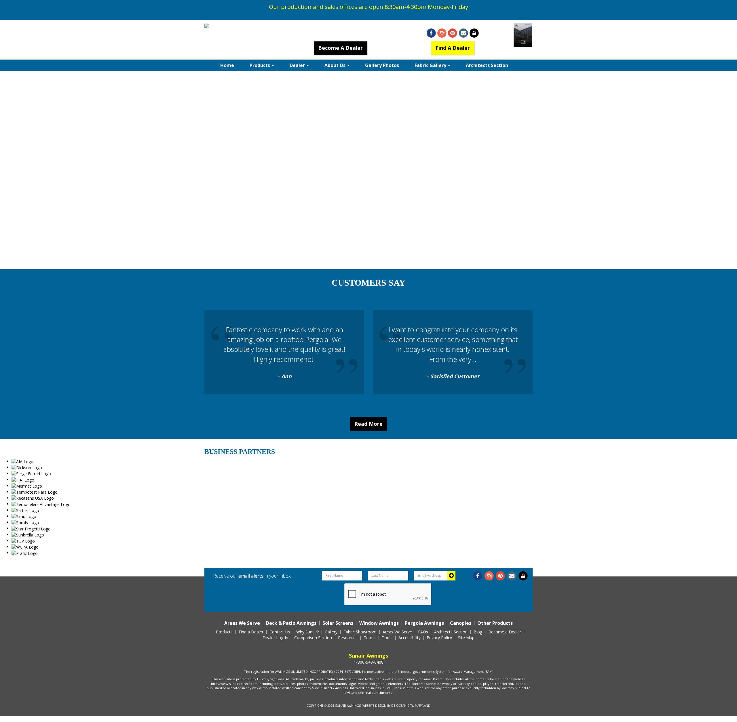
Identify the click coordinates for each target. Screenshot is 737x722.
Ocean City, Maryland (413, 706)
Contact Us (279, 632)
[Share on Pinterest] (452, 33)
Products (260, 65)
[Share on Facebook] (431, 33)
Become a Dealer (504, 632)
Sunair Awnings (348, 706)
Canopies (460, 623)
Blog (478, 632)
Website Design (374, 706)
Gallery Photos (382, 65)
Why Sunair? (307, 632)
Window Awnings (379, 623)
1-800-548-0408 (340, 32)
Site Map (466, 638)
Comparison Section (313, 638)
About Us (335, 65)
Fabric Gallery (431, 65)
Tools (387, 638)
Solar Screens (337, 623)
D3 (393, 706)
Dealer (298, 65)
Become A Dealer (340, 47)
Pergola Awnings (424, 623)
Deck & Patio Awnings (291, 623)
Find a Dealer (251, 632)
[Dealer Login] (474, 33)
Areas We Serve (242, 623)
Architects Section (487, 65)
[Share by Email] (463, 33)
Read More (368, 423)
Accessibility (409, 638)
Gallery (331, 632)
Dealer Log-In (275, 638)
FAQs (423, 632)
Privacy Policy (439, 638)
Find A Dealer (453, 47)
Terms (370, 638)
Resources (348, 638)
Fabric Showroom (360, 632)
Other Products (495, 623)
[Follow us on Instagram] (442, 33)
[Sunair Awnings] (220, 26)
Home (227, 65)
